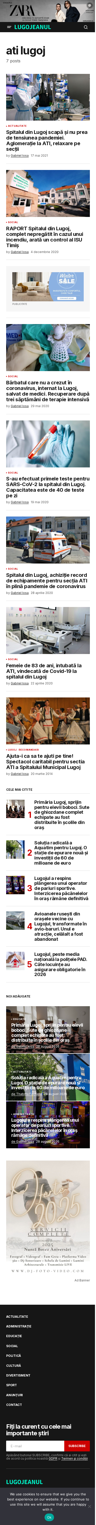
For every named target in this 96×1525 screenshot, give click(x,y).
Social (13, 222)
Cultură (13, 1366)
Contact (14, 1405)
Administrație (23, 1114)
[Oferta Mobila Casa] (48, 286)
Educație (19, 1019)
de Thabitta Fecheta (26, 1094)
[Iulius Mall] (48, 11)
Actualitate (17, 126)
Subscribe (77, 1446)
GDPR (53, 1458)
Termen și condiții (74, 1458)
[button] (9, 27)
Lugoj (12, 750)
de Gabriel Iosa (22, 1046)
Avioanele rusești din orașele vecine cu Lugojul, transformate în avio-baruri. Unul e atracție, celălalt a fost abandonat (60, 926)
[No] (89, 1506)
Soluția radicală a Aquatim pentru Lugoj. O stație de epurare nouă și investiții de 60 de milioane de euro (61, 853)
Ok (49, 1517)
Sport (11, 1385)
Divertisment (18, 1375)
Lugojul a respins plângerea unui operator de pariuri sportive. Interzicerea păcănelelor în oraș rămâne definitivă (61, 888)
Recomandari (29, 750)
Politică (13, 1356)
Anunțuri (14, 1395)
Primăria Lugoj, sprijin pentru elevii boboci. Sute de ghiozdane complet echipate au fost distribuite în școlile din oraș (61, 815)
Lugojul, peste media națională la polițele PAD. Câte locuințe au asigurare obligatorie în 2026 (60, 964)
